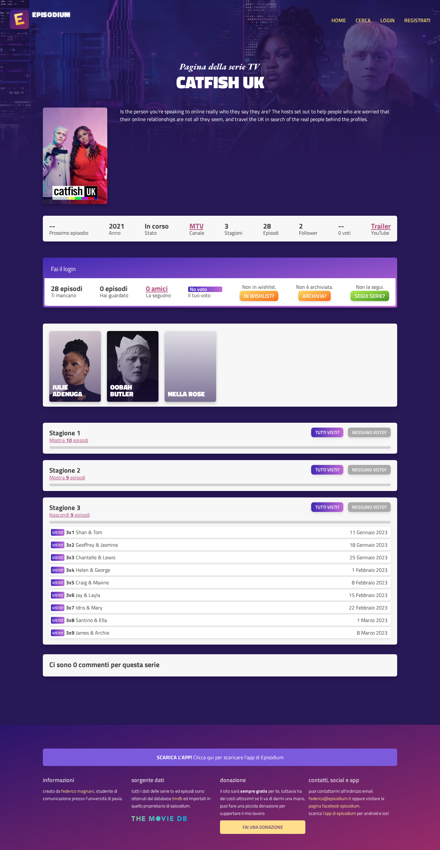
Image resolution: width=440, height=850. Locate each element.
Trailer (381, 226)
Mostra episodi (68, 440)
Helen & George (88, 570)
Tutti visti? (327, 432)
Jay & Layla (83, 595)
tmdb (177, 798)
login (69, 268)
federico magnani (77, 791)
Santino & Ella (86, 620)
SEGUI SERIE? (370, 296)
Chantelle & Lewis (90, 557)
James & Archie (87, 633)
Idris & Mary (84, 607)
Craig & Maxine (87, 582)
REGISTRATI (417, 20)
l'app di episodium (339, 813)
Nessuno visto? (369, 432)
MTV (196, 226)
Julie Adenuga (67, 390)
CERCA (363, 20)
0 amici (157, 288)
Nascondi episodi (69, 515)
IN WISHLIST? (259, 296)
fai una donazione (263, 827)
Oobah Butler (122, 390)
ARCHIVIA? (314, 296)
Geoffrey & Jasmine (92, 545)
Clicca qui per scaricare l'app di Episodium (220, 757)
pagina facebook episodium (334, 805)
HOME (338, 20)
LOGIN (387, 20)
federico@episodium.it (330, 798)
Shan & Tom (84, 532)
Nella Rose (186, 394)
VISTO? (57, 532)
